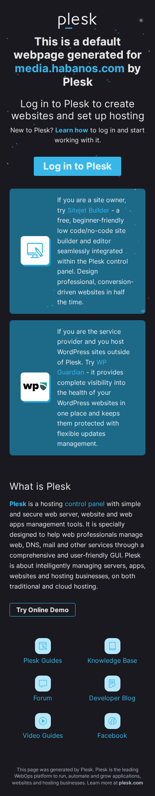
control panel (85, 504)
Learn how (71, 130)
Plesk (18, 504)
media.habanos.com (70, 68)
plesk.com (131, 783)
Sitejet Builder (88, 210)
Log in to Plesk (77, 166)
